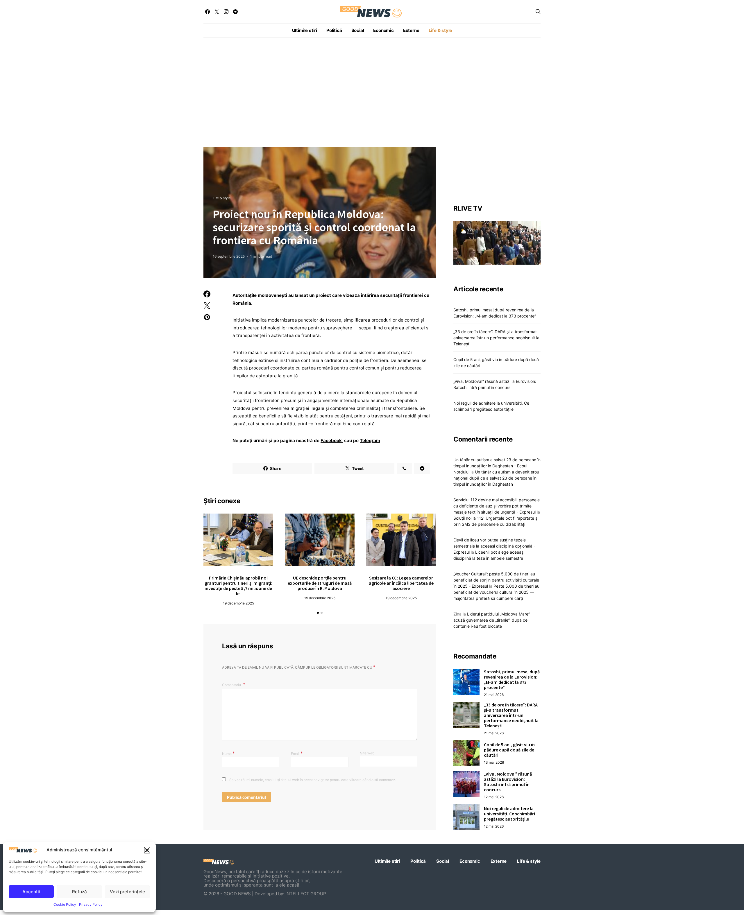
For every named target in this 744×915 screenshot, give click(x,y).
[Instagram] (226, 11)
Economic (383, 30)
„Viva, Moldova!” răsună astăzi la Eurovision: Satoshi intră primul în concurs (508, 781)
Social (357, 30)
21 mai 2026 (494, 694)
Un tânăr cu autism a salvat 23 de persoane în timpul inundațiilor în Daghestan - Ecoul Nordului (497, 465)
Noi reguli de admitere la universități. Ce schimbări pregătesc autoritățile (509, 813)
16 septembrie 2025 (229, 256)
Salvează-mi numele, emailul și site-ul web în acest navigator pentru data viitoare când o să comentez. (312, 780)
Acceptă (31, 891)
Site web (367, 753)
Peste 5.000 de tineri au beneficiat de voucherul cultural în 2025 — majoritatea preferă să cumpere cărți (496, 591)
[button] (147, 850)
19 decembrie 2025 (238, 603)
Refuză (79, 891)
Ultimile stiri (304, 30)
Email (297, 753)
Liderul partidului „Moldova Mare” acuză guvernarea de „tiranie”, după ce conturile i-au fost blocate (491, 619)
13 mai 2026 (494, 762)
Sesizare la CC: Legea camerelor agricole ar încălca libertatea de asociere (401, 583)
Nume (228, 753)
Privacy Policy (91, 904)
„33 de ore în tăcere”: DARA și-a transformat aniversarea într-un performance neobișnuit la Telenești (496, 337)
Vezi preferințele (127, 891)
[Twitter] (217, 11)
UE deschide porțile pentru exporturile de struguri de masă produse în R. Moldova (320, 583)
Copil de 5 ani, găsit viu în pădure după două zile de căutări (509, 749)
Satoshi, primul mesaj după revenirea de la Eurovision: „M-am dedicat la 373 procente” (512, 679)
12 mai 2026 (494, 796)
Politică (334, 30)
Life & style (440, 30)
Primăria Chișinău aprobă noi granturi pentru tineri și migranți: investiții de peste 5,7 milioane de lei (238, 585)
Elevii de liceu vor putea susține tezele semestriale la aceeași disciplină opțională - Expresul (494, 545)
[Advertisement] (372, 92)
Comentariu (232, 685)
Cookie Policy (64, 904)
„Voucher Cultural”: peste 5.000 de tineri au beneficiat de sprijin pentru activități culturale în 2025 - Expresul (496, 579)
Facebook (332, 440)
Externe (411, 30)
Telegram (370, 440)
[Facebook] (207, 11)
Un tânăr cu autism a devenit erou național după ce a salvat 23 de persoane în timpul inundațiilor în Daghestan (496, 477)
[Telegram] (235, 11)
